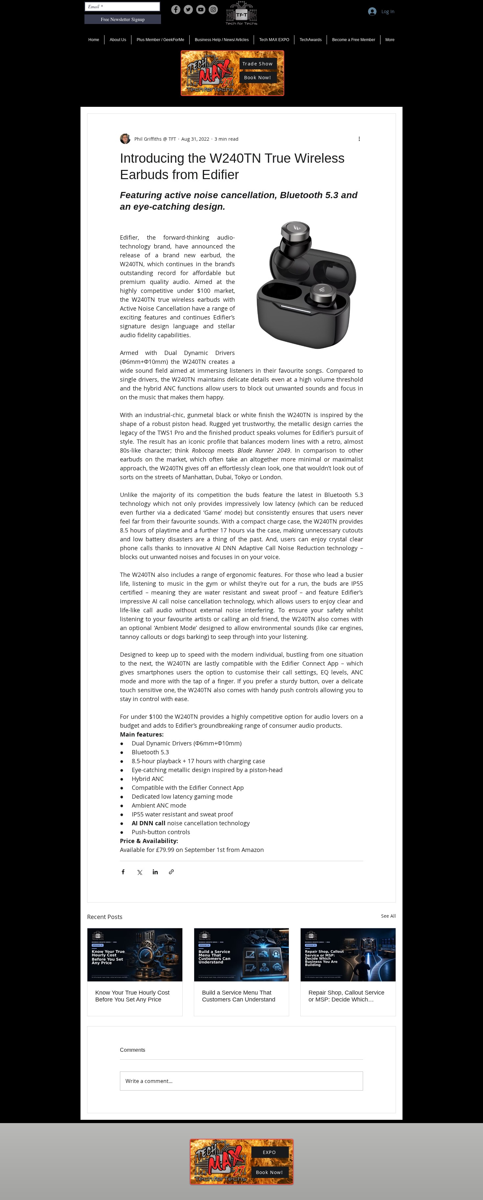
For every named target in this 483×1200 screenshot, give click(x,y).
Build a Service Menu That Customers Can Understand (238, 996)
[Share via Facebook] (123, 872)
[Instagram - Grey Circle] (213, 9)
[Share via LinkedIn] (155, 872)
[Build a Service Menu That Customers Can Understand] (241, 954)
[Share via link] (171, 872)
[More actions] (359, 139)
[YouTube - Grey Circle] (200, 9)
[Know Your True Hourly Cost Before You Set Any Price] (134, 954)
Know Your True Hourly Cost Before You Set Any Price (132, 996)
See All (388, 916)
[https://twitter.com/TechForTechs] (188, 9)
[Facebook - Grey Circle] (175, 9)
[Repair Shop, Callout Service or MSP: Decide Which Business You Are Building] (348, 954)
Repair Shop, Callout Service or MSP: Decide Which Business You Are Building (346, 996)
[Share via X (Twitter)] (139, 872)
